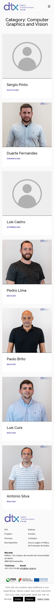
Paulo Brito (16, 359)
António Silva (18, 496)
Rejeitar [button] (29, 599)
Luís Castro (16, 222)
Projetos (8, 533)
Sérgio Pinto (17, 85)
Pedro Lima (16, 290)
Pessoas (8, 538)
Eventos (31, 533)
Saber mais (43, 598)
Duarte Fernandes (22, 153)
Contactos (32, 538)
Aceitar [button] (18, 599)
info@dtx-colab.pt (28, 568)
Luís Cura (14, 427)
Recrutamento (10, 542)
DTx (6, 529)
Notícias (31, 529)
